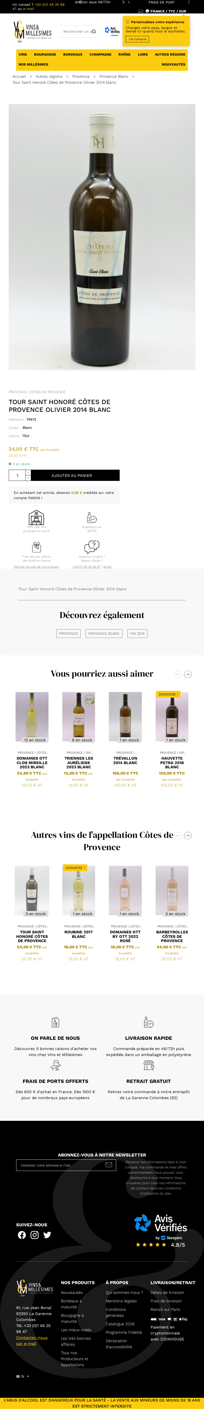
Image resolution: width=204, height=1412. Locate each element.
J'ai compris (137, 39)
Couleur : (15, 428)
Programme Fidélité (124, 1332)
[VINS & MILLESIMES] (32, 31)
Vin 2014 (137, 633)
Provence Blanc (104, 633)
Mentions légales (121, 1301)
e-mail (28, 9)
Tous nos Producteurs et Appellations (74, 1358)
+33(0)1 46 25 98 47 (86, 566)
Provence (68, 633)
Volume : (15, 436)
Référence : (17, 419)
